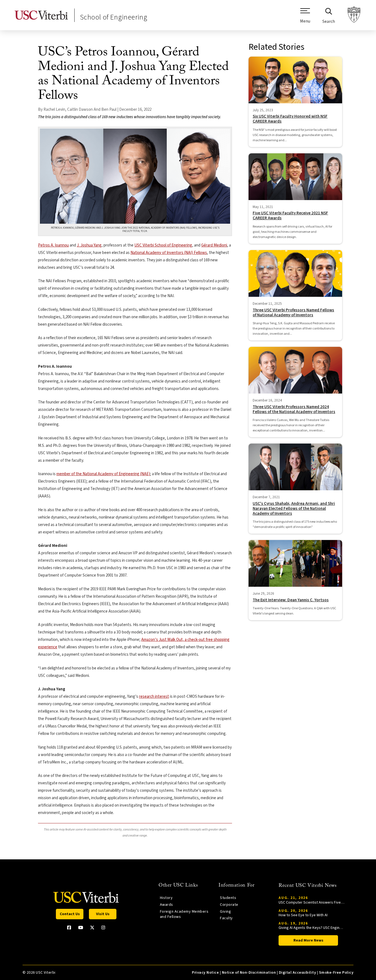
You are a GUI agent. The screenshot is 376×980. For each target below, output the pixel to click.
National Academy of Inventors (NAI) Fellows (168, 253)
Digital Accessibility (297, 972)
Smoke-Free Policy (336, 972)
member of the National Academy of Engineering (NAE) (103, 474)
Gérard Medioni (214, 245)
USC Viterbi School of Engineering (163, 245)
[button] (305, 17)
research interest (154, 696)
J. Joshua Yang (89, 245)
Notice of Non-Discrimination (249, 972)
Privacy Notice (205, 972)
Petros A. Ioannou (53, 245)
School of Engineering (113, 17)
